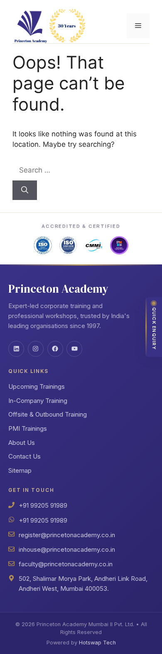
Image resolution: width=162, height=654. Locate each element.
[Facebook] (55, 349)
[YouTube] (74, 349)
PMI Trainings (27, 428)
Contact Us (24, 456)
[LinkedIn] (16, 349)
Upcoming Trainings (36, 386)
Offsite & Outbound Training (47, 414)
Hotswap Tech (97, 642)
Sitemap (20, 470)
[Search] (24, 190)
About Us (21, 443)
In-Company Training (37, 401)
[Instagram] (36, 349)
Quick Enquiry (154, 328)
